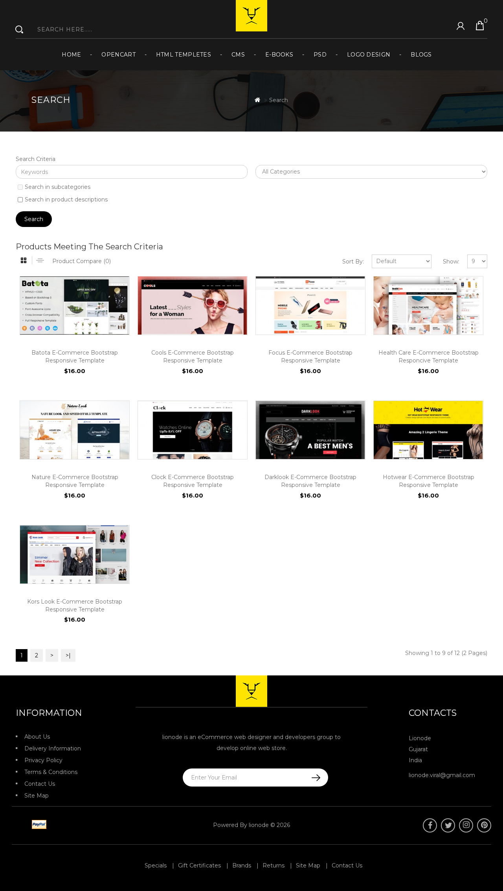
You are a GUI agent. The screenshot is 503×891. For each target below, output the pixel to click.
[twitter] (448, 825)
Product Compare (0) (81, 261)
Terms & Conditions (50, 772)
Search (278, 100)
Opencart (118, 54)
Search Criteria (35, 159)
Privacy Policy (43, 760)
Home (71, 54)
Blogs (421, 54)
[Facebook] (430, 825)
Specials (156, 865)
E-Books (279, 54)
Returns (274, 865)
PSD (320, 54)
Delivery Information (52, 748)
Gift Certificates (199, 865)
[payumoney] (20, 825)
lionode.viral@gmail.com (442, 775)
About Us (37, 736)
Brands (241, 865)
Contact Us (39, 783)
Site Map (36, 795)
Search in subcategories (57, 186)
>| (68, 655)
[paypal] (37, 825)
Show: (451, 261)
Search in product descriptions (66, 199)
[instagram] (466, 825)
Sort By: (353, 261)
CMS (238, 54)
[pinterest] (484, 825)
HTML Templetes (183, 54)
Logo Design (368, 54)
